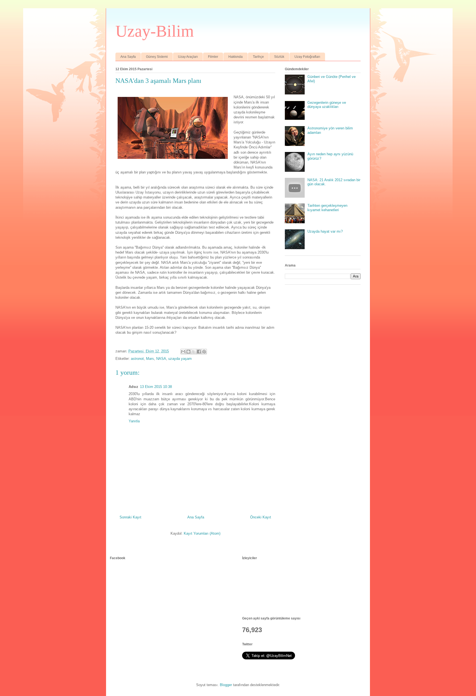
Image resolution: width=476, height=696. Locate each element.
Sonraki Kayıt (130, 517)
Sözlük (279, 57)
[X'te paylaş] (193, 351)
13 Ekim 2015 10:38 (156, 387)
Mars (150, 359)
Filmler (213, 57)
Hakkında (235, 57)
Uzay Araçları (188, 57)
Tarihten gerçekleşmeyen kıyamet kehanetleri (327, 207)
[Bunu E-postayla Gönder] (183, 351)
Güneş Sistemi (157, 57)
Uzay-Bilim (154, 31)
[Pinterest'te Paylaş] (204, 351)
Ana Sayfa (128, 57)
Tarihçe (258, 57)
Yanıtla (134, 421)
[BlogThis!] (188, 351)
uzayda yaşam (180, 359)
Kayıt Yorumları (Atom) (202, 533)
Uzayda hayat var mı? (325, 231)
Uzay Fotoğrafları (307, 57)
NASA (161, 359)
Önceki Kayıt (260, 517)
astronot (137, 359)
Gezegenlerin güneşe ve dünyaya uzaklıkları (326, 104)
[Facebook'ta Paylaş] (199, 351)
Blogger (226, 685)
